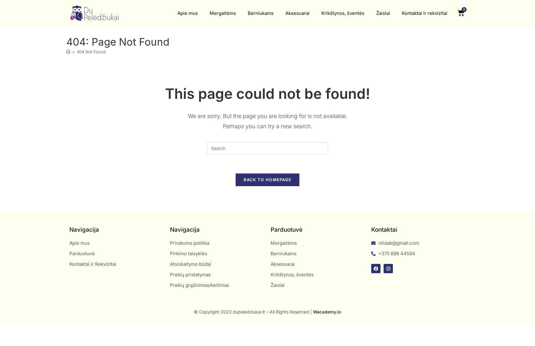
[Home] (68, 51)
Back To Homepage (268, 179)
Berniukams (261, 13)
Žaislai (383, 13)
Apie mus (187, 13)
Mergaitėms (223, 13)
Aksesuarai (297, 13)
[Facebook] (376, 268)
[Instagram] (388, 268)
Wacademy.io (327, 311)
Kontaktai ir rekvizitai (424, 13)
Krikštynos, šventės (342, 13)
